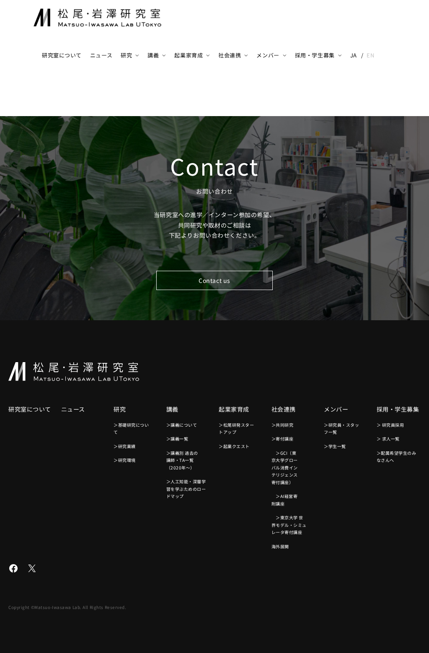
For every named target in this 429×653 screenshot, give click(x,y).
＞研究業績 (125, 446)
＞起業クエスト (234, 446)
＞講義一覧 (177, 438)
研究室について (62, 55)
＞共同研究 (282, 425)
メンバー (267, 55)
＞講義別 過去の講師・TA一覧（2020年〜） (182, 460)
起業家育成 (188, 55)
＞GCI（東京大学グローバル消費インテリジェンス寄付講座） (284, 467)
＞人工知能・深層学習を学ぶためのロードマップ (186, 488)
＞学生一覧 (335, 446)
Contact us (214, 280)
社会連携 (229, 55)
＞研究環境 (125, 460)
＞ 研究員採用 (390, 425)
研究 (126, 55)
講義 (153, 55)
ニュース (101, 55)
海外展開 (280, 546)
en (370, 55)
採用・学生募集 (315, 55)
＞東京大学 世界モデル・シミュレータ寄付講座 (289, 524)
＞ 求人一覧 (388, 438)
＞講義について (181, 425)
